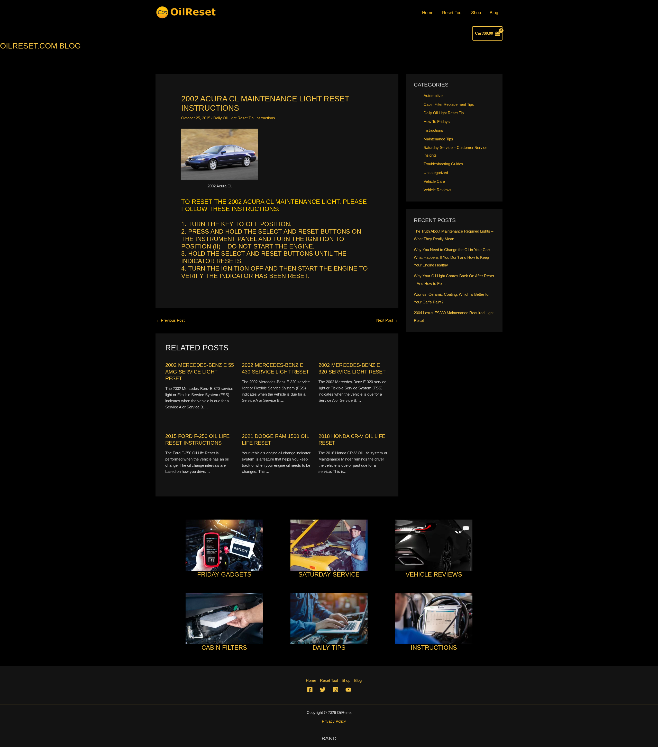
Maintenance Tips (438, 139)
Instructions (265, 118)
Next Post (387, 320)
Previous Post (170, 320)
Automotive (433, 95)
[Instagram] (336, 690)
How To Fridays (437, 121)
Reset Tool (452, 12)
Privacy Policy (334, 721)
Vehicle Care (434, 181)
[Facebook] (310, 690)
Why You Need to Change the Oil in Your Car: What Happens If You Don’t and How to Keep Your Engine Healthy (452, 257)
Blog (494, 12)
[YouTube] (348, 690)
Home (427, 12)
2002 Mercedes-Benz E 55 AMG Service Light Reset (199, 371)
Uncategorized (436, 172)
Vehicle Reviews (437, 190)
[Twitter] (323, 690)
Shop (476, 12)
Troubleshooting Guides (443, 164)
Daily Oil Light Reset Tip (233, 118)
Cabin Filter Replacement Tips (449, 104)
